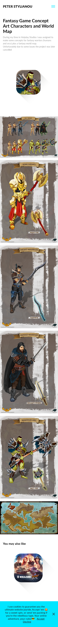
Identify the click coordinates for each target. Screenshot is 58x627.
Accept (41, 618)
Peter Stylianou (17, 6)
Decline (27, 621)
